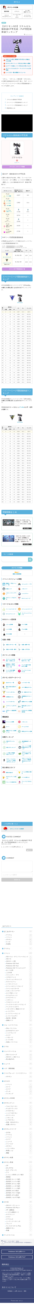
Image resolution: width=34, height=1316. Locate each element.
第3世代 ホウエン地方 (18, 1183)
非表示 (21, 96)
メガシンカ (24, 721)
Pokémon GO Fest (18, 963)
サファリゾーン (18, 981)
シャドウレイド (18, 1033)
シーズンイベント (18, 984)
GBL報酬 (9, 205)
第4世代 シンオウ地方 (18, 1186)
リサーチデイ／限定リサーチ (18, 1009)
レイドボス (8, 203)
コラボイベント (18, 977)
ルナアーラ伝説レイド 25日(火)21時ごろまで (18, 66)
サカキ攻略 (9, 634)
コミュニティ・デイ (27, 584)
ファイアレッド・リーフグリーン (17, 1073)
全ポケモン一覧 (10, 682)
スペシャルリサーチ (27, 609)
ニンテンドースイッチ (18, 1221)
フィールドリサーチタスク (17, 16)
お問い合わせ (18, 1291)
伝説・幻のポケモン (18, 1122)
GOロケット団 (18, 961)
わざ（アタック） (18, 1170)
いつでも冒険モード (18, 1212)
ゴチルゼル (20, 302)
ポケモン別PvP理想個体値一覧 (17, 269)
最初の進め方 (9, 772)
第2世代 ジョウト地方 (18, 1181)
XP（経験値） (18, 1210)
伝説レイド (9, 588)
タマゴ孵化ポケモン (27, 687)
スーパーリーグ (7, 257)
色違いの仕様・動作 (11, 649)
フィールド (18, 1144)
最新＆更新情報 (17, 574)
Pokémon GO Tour (18, 965)
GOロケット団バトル (18, 1057)
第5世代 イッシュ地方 (18, 1188)
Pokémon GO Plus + (18, 1207)
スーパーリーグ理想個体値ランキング (17, 102)
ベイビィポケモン (10, 692)
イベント (17, 11)
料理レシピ (18, 1150)
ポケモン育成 (18, 1162)
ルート (8, 726)
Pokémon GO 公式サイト (17, 1251)
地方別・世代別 (18, 1018)
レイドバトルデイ (18, 1016)
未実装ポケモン (10, 696)
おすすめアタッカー (18, 1030)
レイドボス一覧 (26, 682)
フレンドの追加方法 (11, 782)
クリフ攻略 (24, 624)
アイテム (18, 935)
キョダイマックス (18, 1108)
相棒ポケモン (18, 1228)
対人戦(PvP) (18, 1059)
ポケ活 (17, 1202)
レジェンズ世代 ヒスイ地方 (18, 1174)
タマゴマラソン (18, 997)
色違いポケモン (18, 1124)
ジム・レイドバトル (17, 1025)
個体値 (3, 22)
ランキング (18, 1093)
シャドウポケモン (10, 701)
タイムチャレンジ (10, 613)
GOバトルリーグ (26, 598)
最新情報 (6, 11)
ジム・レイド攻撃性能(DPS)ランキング (26, 747)
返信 (30, 850)
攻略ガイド (18, 1020)
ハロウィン (18, 1000)
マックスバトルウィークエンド (18, 1004)
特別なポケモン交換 (27, 731)
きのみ (18, 1132)
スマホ (17, 1046)
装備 (18, 1230)
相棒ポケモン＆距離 (27, 701)
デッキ (18, 1091)
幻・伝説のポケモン (27, 692)
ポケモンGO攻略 (12, 7)
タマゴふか (18, 1219)
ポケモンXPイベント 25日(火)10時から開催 (18, 63)
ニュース (17, 1064)
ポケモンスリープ (17, 1129)
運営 (25, 1291)
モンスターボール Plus (18, 1226)
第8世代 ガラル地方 (18, 1195)
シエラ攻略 (9, 629)
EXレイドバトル (18, 1028)
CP (18, 1165)
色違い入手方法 (26, 649)
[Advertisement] (17, 803)
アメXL (21, 407)
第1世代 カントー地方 (18, 1179)
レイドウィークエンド (18, 1013)
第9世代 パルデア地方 (18, 1197)
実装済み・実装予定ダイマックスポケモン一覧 (10, 665)
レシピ (18, 941)
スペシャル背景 (10, 721)
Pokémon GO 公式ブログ (17, 1257)
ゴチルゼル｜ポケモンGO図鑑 (17, 166)
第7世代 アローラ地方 (18, 1193)
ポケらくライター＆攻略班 (17, 828)
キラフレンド (18, 1214)
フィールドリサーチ (11, 609)
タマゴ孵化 (8, 200)
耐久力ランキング (11, 747)
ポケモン (18, 939)
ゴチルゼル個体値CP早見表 (14, 99)
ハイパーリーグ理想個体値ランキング (17, 105)
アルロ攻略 (24, 629)
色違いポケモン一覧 (11, 644)
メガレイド (24, 588)
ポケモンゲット (17, 1103)
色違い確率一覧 (26, 644)
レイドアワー (25, 593)
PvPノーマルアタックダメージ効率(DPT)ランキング (11, 760)
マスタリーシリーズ (18, 1002)
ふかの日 (18, 972)
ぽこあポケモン (17, 931)
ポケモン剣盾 (17, 1157)
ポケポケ (18, 1081)
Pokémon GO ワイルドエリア (18, 968)
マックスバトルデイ (18, 1006)
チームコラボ (25, 726)
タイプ (18, 1035)
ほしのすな (18, 1168)
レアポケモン (18, 1120)
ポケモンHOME (17, 1098)
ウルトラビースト (18, 1106)
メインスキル (18, 1148)
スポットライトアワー (18, 991)
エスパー (17, 162)
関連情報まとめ (11, 108)
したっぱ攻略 (9, 624)
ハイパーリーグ (7, 263)
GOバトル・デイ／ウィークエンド (18, 956)
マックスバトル (17, 1235)
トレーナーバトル (17, 1051)
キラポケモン (18, 1110)
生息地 (18, 944)
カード (19, 1087)
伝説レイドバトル (18, 1042)
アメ (18, 1172)
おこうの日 (18, 970)
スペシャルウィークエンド (18, 986)
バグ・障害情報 (17, 1068)
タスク (18, 1216)
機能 (18, 1153)
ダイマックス (18, 1115)
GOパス (18, 959)
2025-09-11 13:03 (6, 844)
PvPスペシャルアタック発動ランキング (26, 754)
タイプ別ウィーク (18, 993)
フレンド (18, 1223)
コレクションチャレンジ (18, 979)
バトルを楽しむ (26, 777)
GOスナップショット (18, 1205)
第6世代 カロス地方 (18, 1190)
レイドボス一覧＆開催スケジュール (16, 72)
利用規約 (10, 1291)
